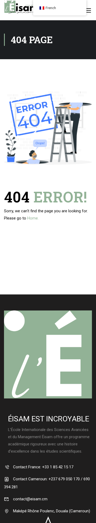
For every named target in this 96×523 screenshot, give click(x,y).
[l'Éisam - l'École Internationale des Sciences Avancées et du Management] (21, 13)
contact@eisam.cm (29, 499)
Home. (33, 218)
